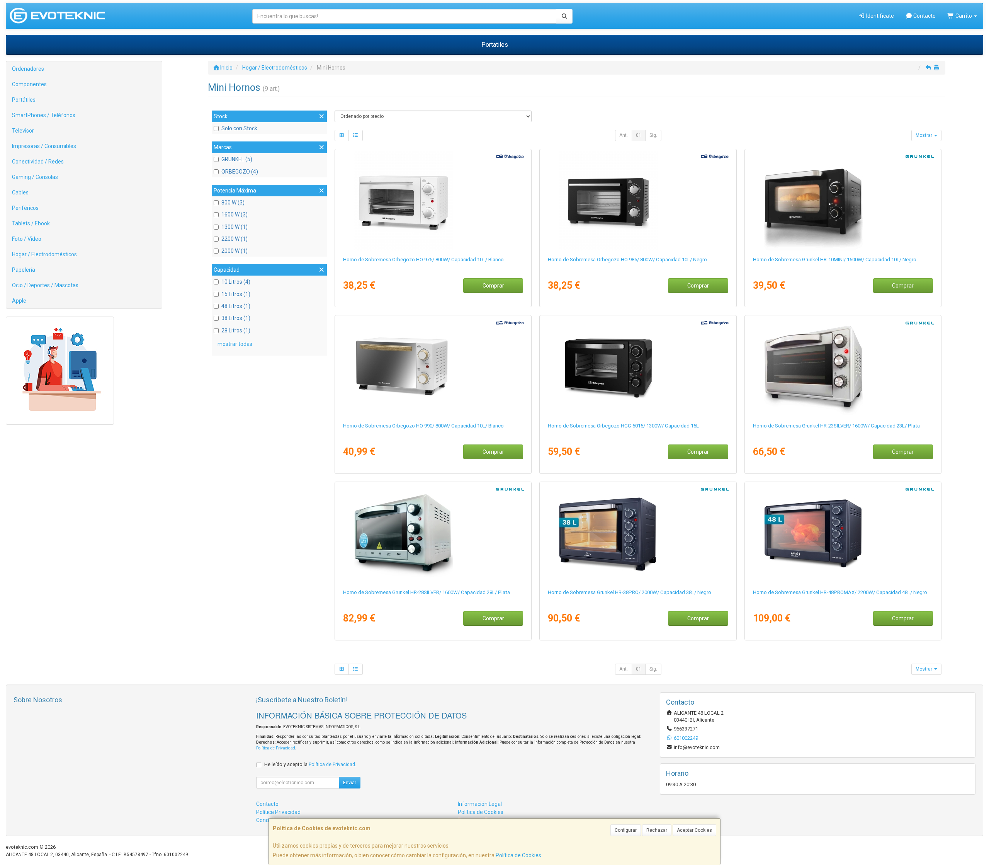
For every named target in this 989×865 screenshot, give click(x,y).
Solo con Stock (239, 128)
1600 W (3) (234, 214)
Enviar (349, 782)
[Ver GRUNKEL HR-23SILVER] (843, 367)
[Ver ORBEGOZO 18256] (433, 367)
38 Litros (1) (235, 318)
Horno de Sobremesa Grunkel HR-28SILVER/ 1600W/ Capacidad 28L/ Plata (426, 592)
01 (638, 135)
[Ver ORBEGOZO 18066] (638, 201)
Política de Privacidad (275, 748)
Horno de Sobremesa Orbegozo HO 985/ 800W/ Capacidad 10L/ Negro (627, 259)
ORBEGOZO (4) (239, 172)
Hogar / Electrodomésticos (44, 254)
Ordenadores (28, 69)
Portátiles (24, 100)
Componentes (29, 84)
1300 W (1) (234, 227)
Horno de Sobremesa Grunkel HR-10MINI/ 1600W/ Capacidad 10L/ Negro (834, 259)
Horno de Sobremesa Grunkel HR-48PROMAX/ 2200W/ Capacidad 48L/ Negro (840, 592)
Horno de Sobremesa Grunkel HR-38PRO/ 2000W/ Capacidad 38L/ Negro (629, 592)
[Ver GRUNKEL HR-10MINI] (843, 201)
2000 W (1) (234, 251)
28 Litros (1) (235, 330)
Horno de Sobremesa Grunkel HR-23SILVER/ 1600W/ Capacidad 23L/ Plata (836, 426)
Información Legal (480, 804)
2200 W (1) (234, 239)
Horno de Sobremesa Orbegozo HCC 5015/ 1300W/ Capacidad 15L (623, 426)
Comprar (493, 286)
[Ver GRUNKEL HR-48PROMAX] (843, 533)
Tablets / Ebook (31, 223)
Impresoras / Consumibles (44, 146)
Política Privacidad (278, 812)
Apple (19, 301)
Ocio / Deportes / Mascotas (45, 285)
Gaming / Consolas (35, 177)
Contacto (924, 16)
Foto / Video (26, 239)
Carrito (963, 16)
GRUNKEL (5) (236, 159)
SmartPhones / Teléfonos (43, 115)
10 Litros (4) (235, 282)
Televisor (23, 131)
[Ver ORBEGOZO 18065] (433, 201)
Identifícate (879, 16)
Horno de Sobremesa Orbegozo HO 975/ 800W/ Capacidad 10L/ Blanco (423, 259)
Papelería (23, 270)
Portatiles (494, 44)
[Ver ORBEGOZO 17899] (638, 367)
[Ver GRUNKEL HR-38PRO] (638, 533)
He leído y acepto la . (310, 764)
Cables (20, 192)
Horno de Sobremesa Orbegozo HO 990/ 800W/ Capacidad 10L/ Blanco (423, 426)
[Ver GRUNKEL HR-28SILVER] (433, 533)
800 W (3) (233, 202)
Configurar (626, 830)
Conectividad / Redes (38, 161)
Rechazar (656, 830)
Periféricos (25, 208)
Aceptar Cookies (694, 830)
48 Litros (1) (235, 306)
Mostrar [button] (924, 135)
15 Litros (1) (235, 294)
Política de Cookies (518, 855)
